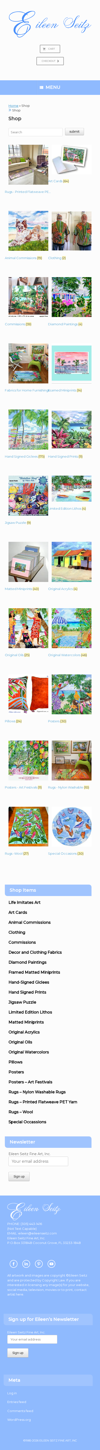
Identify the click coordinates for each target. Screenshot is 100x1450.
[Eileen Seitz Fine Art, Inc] (50, 24)
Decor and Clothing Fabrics (35, 952)
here (19, 1294)
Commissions (22, 942)
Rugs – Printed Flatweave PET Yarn (42, 1102)
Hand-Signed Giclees (28, 982)
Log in (12, 1393)
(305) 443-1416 (31, 1224)
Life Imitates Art (24, 902)
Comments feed (20, 1411)
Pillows (15, 1062)
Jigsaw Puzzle (22, 1002)
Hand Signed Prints (27, 992)
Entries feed (16, 1402)
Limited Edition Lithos (30, 1012)
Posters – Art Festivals (30, 1082)
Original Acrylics (24, 1032)
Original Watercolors (28, 1052)
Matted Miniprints (26, 1022)
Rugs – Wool (20, 1112)
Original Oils (20, 1042)
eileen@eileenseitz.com (37, 1233)
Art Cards (17, 912)
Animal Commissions (29, 922)
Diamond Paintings (27, 962)
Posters (16, 1072)
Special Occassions (27, 1122)
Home (13, 106)
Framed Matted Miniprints (34, 972)
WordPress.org (19, 1420)
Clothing (16, 932)
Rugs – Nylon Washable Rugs (37, 1092)
